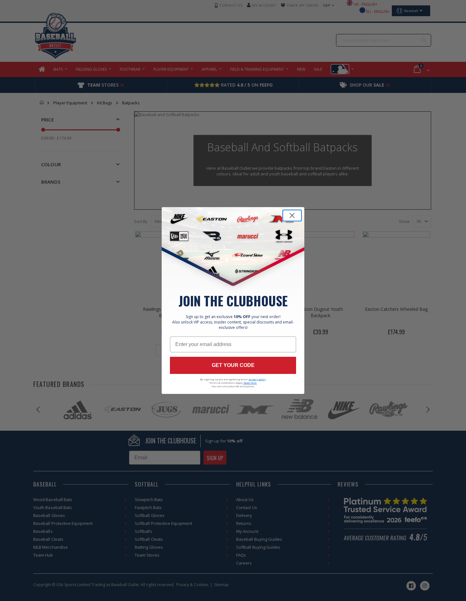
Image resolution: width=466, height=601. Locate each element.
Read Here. (250, 382)
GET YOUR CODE (233, 365)
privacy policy (257, 379)
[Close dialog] (292, 215)
